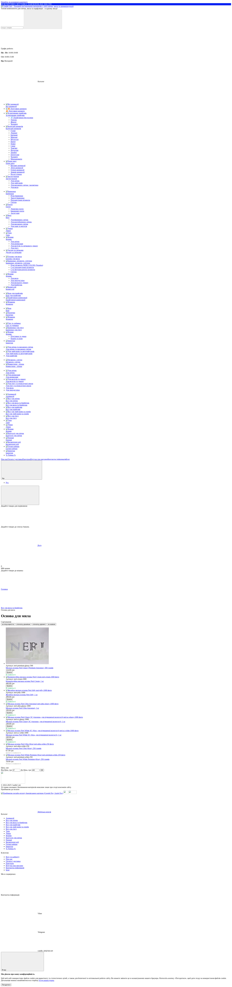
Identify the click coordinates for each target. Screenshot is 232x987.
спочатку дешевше (23, 624)
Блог (68, 459)
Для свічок (15, 181)
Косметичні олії (12, 444)
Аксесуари (15, 213)
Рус (7, 483)
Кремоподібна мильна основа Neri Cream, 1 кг (25, 681)
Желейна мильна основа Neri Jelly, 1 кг (22, 695)
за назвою (51, 624)
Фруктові (14, 150)
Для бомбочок (16, 285)
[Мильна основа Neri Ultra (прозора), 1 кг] (118, 704)
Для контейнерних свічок (21, 222)
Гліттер (14, 202)
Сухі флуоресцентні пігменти (23, 270)
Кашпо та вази (17, 339)
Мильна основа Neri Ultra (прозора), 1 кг (22, 708)
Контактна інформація (57, 459)
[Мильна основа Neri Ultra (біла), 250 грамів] (118, 744)
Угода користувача (46, 980)
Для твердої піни (18, 280)
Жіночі (13, 122)
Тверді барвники (17, 198)
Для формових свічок (19, 220)
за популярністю (8, 624)
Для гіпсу (14, 248)
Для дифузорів (17, 183)
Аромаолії (10, 396)
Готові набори (11, 449)
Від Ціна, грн (6, 770)
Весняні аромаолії (18, 166)
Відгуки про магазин (39, 459)
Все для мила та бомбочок (16, 405)
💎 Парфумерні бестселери (22, 118)
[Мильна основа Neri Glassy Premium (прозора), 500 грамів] (118, 646)
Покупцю (26, 459)
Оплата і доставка (15, 459)
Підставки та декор (18, 336)
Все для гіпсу (11, 418)
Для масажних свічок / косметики (24, 185)
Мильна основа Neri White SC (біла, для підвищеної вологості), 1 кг (34, 735)
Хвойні (14, 152)
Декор (8, 427)
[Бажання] (116, 516)
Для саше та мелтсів (19, 226)
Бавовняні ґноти (17, 211)
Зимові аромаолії (18, 172)
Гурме (13, 131)
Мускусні (14, 139)
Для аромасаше (17, 244)
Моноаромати (16, 159)
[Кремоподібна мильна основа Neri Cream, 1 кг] (118, 677)
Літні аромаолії (17, 168)
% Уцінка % (11, 455)
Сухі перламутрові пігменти (22, 267)
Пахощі (9, 440)
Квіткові (14, 135)
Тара (8, 422)
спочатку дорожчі (39, 624)
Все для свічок (12, 401)
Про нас (4, 459)
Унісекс (14, 120)
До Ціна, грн (26, 770)
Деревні (14, 133)
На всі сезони (16, 174)
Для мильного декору (19, 283)
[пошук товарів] (43, 19)
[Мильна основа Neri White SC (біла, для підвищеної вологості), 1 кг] (118, 731)
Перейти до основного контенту (14, 2)
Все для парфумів (13, 409)
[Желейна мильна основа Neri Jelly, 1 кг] (118, 690)
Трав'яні (14, 148)
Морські (14, 137)
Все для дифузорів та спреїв (17, 414)
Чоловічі (14, 124)
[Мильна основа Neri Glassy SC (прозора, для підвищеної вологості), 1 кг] (118, 717)
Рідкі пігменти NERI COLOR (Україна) (27, 265)
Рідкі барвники (17, 196)
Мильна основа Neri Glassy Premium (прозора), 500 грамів (29, 668)
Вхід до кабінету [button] (12, 857)
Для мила (14, 187)
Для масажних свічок (19, 224)
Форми (9, 431)
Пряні (13, 144)
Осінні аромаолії (17, 170)
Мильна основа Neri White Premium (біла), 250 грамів (27, 759)
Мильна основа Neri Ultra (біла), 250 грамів (23, 748)
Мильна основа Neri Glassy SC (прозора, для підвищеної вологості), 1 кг (35, 722)
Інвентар (9, 453)
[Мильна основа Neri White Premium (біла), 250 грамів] (118, 755)
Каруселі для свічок (14, 436)
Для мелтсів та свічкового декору (24, 246)
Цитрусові (15, 155)
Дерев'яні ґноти (17, 209)
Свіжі (13, 146)
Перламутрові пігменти (20, 200)
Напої (13, 142)
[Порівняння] (20, 495)
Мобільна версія (44, 812)
